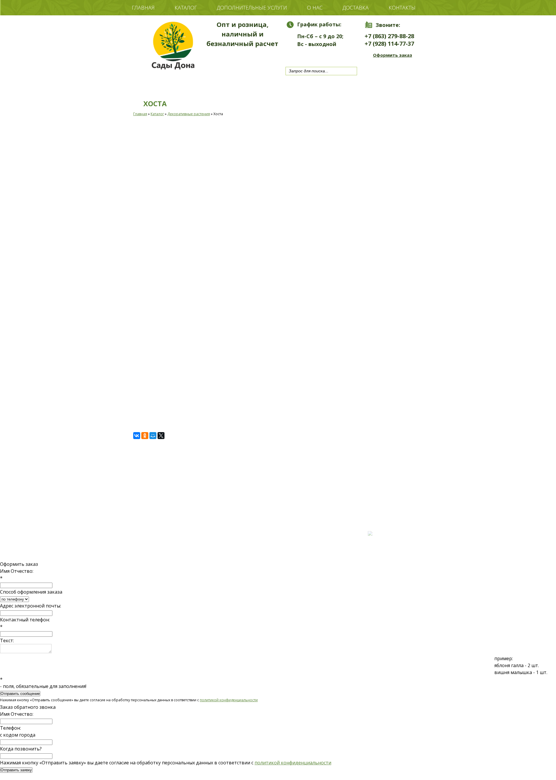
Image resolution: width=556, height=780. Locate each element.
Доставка (356, 7)
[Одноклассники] (144, 435)
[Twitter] (305, 55)
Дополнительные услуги (252, 7)
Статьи (163, 516)
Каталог (186, 7)
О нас (315, 7)
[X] (161, 435)
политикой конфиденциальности (229, 700)
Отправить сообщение (20, 693)
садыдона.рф (162, 511)
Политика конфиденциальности (157, 521)
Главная (143, 7)
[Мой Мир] (152, 435)
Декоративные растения (188, 113)
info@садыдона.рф (257, 536)
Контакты (402, 7)
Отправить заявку (16, 770)
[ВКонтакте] (136, 435)
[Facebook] (316, 55)
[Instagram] (328, 55)
